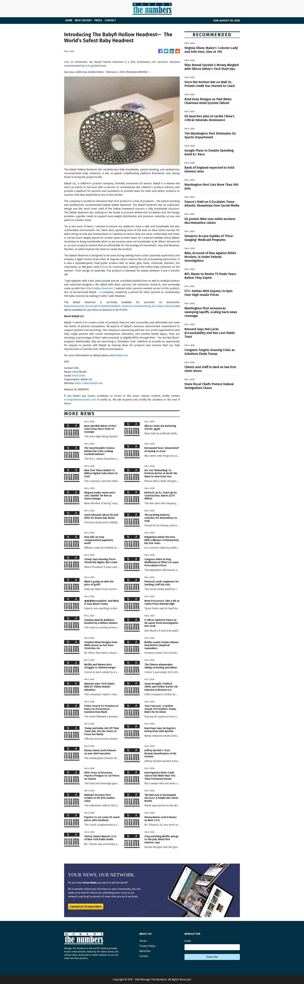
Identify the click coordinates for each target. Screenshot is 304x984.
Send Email (78, 375)
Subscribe (212, 956)
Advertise (144, 951)
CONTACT (110, 20)
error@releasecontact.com (80, 399)
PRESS (98, 20)
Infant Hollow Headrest (99, 288)
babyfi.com (121, 355)
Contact (143, 956)
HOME (68, 20)
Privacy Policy (147, 945)
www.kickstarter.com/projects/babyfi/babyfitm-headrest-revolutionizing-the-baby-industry (119, 306)
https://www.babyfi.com (89, 383)
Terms (143, 940)
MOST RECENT (83, 20)
